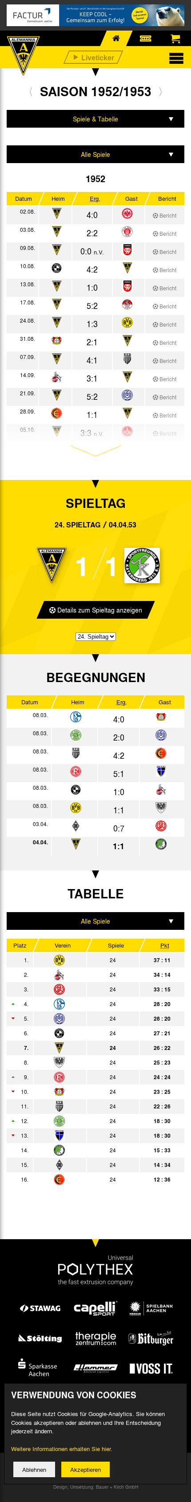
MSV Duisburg (85, 1018)
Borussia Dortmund (85, 960)
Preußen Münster (85, 1062)
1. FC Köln (85, 975)
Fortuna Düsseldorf (85, 1077)
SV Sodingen (85, 1121)
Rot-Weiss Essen (85, 989)
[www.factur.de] (95, 15)
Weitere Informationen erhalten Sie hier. (61, 1448)
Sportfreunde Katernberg (85, 1150)
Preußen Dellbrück (85, 1033)
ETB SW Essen (85, 1106)
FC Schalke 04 (85, 1004)
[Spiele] (127, 214)
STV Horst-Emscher (85, 1135)
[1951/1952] (30, 91)
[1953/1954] (160, 91)
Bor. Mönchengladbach (85, 1165)
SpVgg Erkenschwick (85, 1179)
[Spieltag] (75, 717)
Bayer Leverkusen (85, 1092)
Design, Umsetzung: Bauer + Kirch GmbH (95, 1487)
